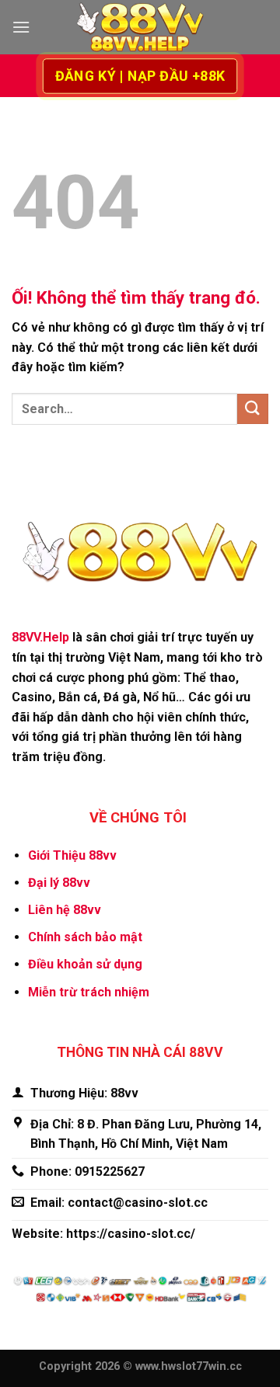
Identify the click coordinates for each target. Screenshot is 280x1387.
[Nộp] (252, 409)
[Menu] (21, 27)
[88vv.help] (140, 28)
